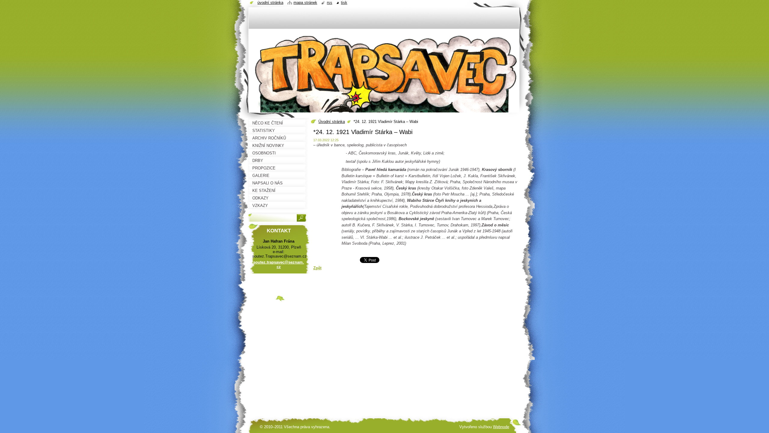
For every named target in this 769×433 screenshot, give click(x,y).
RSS (329, 2)
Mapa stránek (305, 2)
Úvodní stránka (331, 121)
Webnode (501, 427)
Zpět (317, 268)
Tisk (344, 2)
